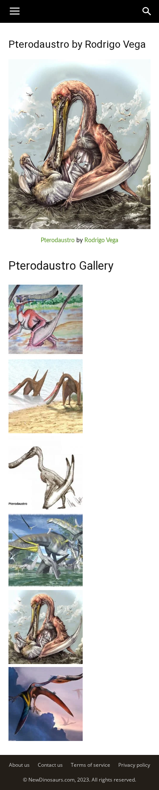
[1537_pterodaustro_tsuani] (45, 355)
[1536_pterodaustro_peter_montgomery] (45, 432)
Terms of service (90, 764)
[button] (147, 11)
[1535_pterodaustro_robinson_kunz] (45, 508)
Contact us (50, 764)
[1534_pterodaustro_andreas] (45, 585)
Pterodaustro (58, 240)
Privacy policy (134, 764)
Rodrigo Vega (101, 240)
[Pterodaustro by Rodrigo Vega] (79, 227)
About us (19, 764)
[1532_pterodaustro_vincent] (45, 739)
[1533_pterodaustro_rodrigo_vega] (45, 662)
